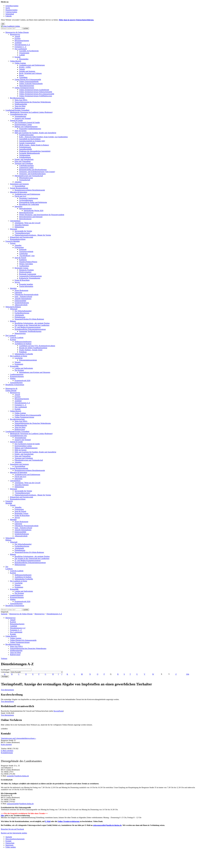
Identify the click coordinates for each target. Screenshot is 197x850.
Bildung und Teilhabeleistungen (26, 127)
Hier (2, 815)
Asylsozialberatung (26, 200)
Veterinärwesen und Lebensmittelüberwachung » (18, 738)
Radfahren (23, 260)
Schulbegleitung (25, 157)
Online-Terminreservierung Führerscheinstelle (35, 92)
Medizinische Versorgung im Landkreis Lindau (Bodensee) (31, 112)
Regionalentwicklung (17, 239)
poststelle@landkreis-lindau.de (18, 776)
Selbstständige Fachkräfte (24, 354)
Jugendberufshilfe (25, 149)
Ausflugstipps (24, 266)
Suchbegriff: (5, 670)
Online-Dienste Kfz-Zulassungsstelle (28, 79)
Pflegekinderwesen (26, 178)
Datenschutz (9, 843)
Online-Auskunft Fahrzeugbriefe (31, 84)
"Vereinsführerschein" (22, 233)
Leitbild (22, 55)
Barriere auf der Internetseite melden (14, 833)
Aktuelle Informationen (23, 299)
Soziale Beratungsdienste (19, 188)
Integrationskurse (25, 219)
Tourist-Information (26, 286)
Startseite (4, 614)
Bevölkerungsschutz (17, 98)
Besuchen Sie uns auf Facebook (12, 829)
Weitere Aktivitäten (26, 264)
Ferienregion (19, 247)
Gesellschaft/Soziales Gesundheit (17, 110)
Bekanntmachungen (22, 41)
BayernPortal (58, 711)
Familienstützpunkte (26, 135)
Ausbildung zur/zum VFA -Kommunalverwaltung (37, 346)
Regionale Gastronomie (27, 274)
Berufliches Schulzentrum (14, 385)
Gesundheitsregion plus (18, 114)
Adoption (18, 182)
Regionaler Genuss (21, 268)
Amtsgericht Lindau (26, 167)
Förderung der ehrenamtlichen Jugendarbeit (34, 151)
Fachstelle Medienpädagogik (29, 153)
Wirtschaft (13, 309)
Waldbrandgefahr (21, 104)
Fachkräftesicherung (22, 313)
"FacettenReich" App (27, 256)
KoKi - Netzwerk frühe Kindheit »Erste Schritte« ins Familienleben (43, 137)
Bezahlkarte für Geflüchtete (29, 204)
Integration (18, 206)
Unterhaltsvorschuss (26, 165)
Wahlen (13, 378)
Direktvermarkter (25, 272)
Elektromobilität (20, 301)
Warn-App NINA (21, 100)
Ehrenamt (13, 229)
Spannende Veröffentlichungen (30, 331)
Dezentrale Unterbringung (28, 198)
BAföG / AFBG (25, 67)
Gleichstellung (15, 221)
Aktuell (17, 36)
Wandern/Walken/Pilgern (28, 262)
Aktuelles (18, 245)
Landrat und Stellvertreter (24, 368)
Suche (7, 8)
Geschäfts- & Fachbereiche (29, 51)
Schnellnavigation (11, 6)
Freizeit (12, 243)
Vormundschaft (24, 180)
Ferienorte (22, 249)
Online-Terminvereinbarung (68, 821)
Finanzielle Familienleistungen (30, 129)
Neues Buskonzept (21, 290)
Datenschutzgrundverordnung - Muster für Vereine (33, 235)
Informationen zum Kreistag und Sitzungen (34, 372)
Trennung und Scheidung (24, 163)
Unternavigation (11, 12)
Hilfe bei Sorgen (20, 131)
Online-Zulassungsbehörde (29, 81)
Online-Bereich (15, 61)
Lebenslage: (5, 672)
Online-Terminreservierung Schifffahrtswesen (35, 96)
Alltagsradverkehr (21, 305)
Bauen (21, 75)
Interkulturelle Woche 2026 (33, 211)
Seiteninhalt (9, 14)
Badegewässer (20, 108)
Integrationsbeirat (25, 208)
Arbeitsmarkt (19, 315)
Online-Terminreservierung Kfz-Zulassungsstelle (36, 94)
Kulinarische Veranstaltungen (29, 278)
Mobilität (13, 288)
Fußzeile (8, 16)
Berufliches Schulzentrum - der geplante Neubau (32, 323)
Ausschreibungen (16, 383)
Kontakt (17, 57)
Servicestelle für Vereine (23, 231)
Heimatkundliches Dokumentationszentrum (30, 329)
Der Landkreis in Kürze (18, 356)
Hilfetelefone (19, 227)
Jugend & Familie (16, 120)
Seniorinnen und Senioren (19, 184)
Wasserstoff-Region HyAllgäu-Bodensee (29, 319)
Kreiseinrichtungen (17, 376)
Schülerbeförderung (22, 303)
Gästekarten (23, 254)
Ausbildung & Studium (23, 344)
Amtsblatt (18, 43)
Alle (187, 674)
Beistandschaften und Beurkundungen (33, 170)
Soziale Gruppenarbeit (27, 143)
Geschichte (19, 358)
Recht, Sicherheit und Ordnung (30, 73)
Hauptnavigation (11, 10)
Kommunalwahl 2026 (22, 380)
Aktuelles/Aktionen (22, 225)
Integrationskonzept (26, 213)
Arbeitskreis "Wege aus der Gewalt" (28, 223)
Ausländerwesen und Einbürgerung (32, 65)
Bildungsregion (20, 333)
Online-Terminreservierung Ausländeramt (34, 90)
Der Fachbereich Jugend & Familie (27, 122)
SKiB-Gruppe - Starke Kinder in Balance (34, 145)
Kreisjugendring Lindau (23, 124)
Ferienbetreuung (25, 147)
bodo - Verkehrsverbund (23, 297)
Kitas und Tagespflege (23, 161)
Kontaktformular (7, 753)
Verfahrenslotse (24, 155)
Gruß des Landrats (16, 337)
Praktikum (23, 352)
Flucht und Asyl (20, 196)
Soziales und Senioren (27, 71)
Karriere (18, 38)
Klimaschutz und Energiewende (21, 237)
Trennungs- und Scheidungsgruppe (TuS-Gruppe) (37, 172)
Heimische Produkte (26, 270)
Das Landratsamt (21, 49)
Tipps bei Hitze (20, 106)
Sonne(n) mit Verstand (23, 118)
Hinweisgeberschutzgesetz (15, 839)
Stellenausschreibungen (23, 342)
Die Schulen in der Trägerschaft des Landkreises (32, 325)
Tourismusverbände (26, 251)
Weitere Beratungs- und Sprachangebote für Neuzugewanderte (41, 215)
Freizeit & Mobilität (12, 241)
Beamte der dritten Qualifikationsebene (33, 348)
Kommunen (19, 364)
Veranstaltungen (20, 116)
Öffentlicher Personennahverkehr (26, 294)
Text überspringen (7, 690)
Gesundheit (23, 77)
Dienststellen (23, 59)
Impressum (9, 845)
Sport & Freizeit (20, 258)
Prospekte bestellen (26, 284)
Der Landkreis (10, 335)
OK (3, 24)
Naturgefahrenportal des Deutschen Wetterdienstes (33, 102)
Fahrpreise (18, 292)
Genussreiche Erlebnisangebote (30, 276)
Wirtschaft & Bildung (13, 307)
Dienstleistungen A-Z (22, 45)
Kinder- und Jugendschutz (24, 159)
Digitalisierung (20, 317)
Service (17, 282)
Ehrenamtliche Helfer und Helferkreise (33, 202)
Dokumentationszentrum (28, 360)
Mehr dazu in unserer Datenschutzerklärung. (76, 20)
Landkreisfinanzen (16, 374)
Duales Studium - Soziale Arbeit (30, 350)
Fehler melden (10, 847)
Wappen (18, 362)
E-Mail (47, 821)
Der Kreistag (19, 370)
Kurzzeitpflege (20, 186)
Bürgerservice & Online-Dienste (17, 32)
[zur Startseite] (10, 26)
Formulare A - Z (20, 47)
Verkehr (22, 69)
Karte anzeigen (6, 744)
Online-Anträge (20, 63)
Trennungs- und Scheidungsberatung (32, 174)
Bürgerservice (15, 34)
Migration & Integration (18, 192)
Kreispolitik (14, 366)
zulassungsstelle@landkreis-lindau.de (20, 804)
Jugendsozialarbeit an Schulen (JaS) (32, 141)
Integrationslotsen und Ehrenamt (30, 217)
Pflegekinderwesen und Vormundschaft (29, 176)
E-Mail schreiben (7, 751)
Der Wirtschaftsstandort (23, 311)
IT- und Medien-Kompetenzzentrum (28, 327)
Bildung (13, 321)
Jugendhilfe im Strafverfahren (29, 139)
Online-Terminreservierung (24, 88)
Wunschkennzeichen (26, 86)
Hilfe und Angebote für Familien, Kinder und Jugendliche (35, 133)
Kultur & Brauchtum (22, 280)
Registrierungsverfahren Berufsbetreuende (30, 190)
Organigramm (24, 53)
